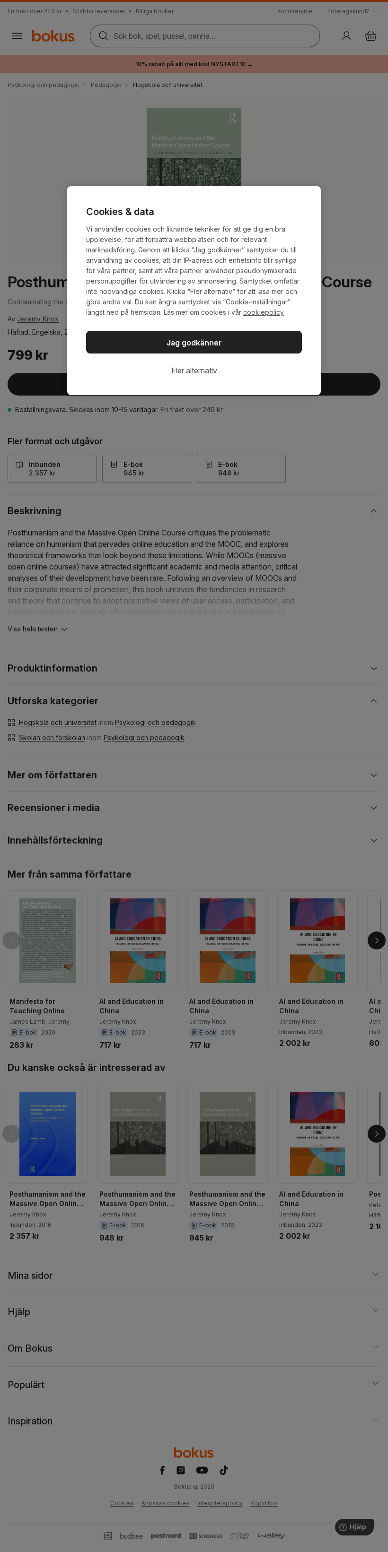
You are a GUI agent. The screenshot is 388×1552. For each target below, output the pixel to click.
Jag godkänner (194, 342)
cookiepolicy (263, 312)
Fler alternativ (194, 370)
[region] (194, 290)
